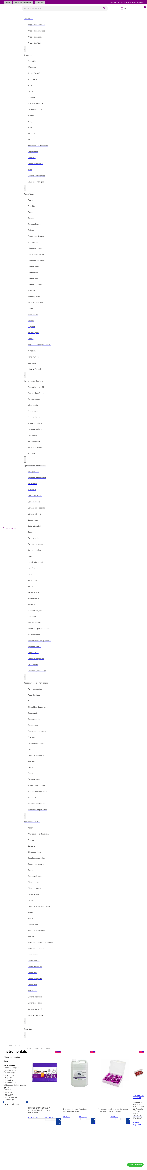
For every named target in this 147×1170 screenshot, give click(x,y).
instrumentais (14, 1045)
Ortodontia (9, 1075)
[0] (141, 8)
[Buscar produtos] (104, 8)
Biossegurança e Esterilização (12, 1069)
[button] (15, 1065)
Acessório (9, 1080)
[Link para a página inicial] (5, 1045)
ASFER (8, 1090)
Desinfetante (10, 1082)
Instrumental (10, 1073)
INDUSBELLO (10, 1092)
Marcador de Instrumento (15, 1085)
